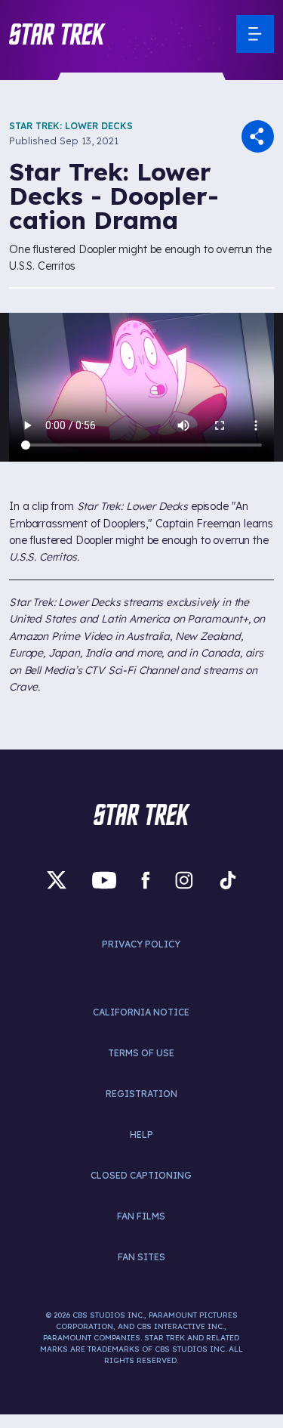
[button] (57, 34)
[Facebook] (145, 879)
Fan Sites (141, 1257)
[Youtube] (104, 879)
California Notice (141, 1012)
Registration (141, 1093)
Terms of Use (141, 1053)
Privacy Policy (141, 944)
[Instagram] (184, 879)
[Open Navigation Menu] (255, 34)
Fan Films (141, 1216)
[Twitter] (56, 879)
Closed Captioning (141, 1175)
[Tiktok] (228, 879)
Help (141, 1134)
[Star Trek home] (142, 814)
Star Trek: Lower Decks (71, 125)
